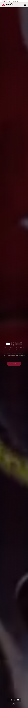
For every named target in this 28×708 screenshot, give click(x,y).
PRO (5, 1)
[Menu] (25, 5)
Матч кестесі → (14, 364)
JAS (9, 1)
